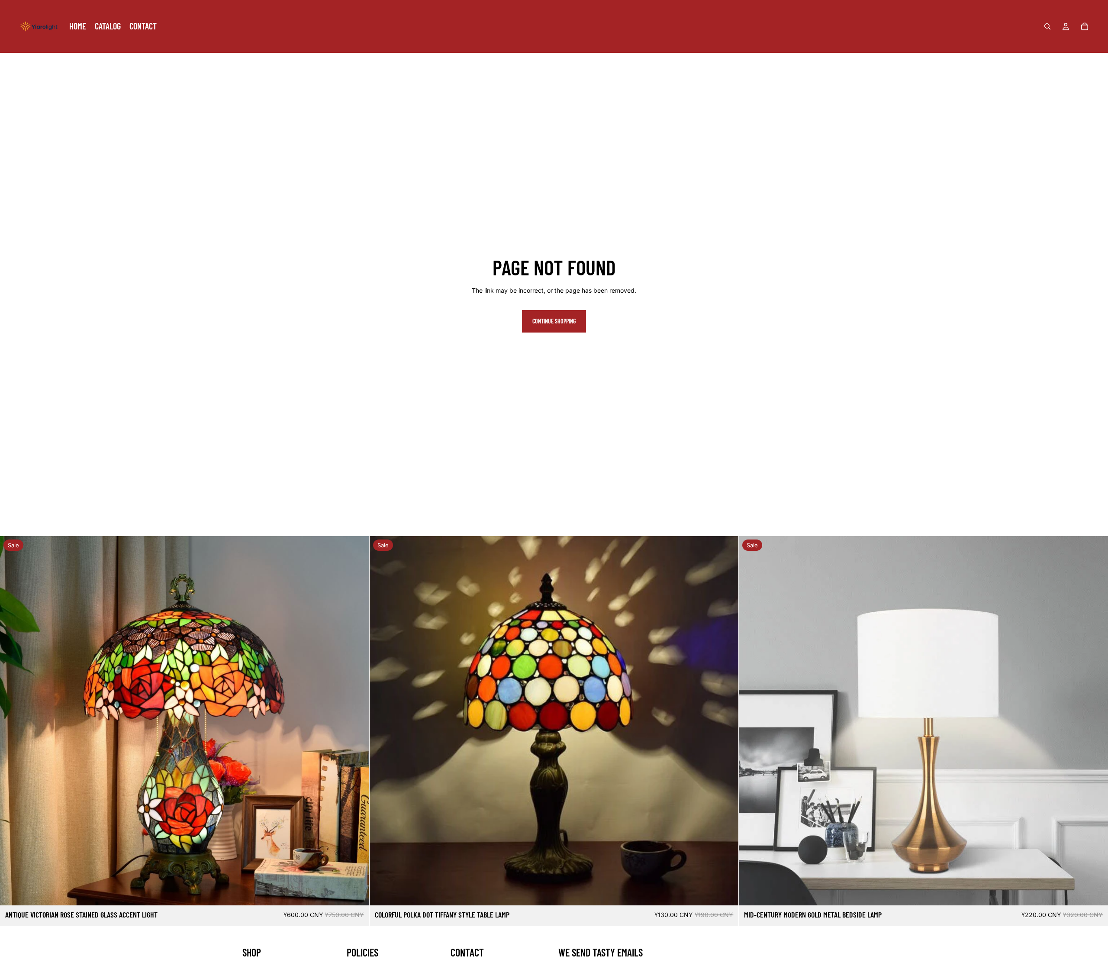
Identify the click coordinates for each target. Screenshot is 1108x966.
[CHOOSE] (1094, 892)
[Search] (1047, 26)
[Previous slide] (13, 720)
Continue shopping (554, 321)
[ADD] (356, 892)
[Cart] (1084, 26)
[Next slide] (356, 720)
